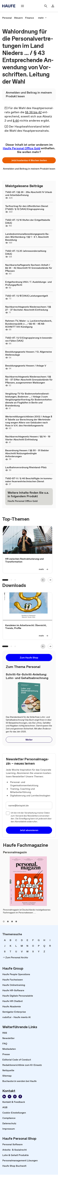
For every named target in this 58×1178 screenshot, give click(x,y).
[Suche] (46, 6)
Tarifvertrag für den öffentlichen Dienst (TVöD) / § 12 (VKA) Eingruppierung (26, 207)
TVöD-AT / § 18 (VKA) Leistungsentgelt (26, 295)
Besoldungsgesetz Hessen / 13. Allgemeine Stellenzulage (28, 353)
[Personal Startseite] (9, 6)
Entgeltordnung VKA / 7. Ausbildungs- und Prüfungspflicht (28, 283)
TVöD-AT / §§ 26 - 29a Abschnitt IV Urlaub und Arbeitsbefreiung (28, 193)
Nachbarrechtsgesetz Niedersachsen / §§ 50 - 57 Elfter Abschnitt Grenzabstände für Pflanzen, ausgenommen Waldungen (28, 379)
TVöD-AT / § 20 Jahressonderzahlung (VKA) (25, 252)
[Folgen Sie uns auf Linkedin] (4, 1096)
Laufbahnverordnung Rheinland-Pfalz (26, 467)
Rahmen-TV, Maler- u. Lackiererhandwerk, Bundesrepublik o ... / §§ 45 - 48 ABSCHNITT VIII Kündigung (28, 323)
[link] (7, 17)
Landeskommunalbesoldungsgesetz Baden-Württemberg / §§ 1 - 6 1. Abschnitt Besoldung (27, 236)
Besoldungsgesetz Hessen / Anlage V (25, 365)
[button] (29, 160)
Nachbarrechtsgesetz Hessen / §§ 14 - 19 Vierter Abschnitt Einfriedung (27, 438)
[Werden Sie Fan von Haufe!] (20, 1096)
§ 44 (16, 120)
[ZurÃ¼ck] (43, 580)
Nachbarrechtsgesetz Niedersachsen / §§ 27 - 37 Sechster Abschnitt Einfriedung (28, 308)
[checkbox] (8, 813)
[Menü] (22, 6)
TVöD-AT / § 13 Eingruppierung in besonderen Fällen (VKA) (29, 339)
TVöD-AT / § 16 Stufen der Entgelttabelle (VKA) (27, 221)
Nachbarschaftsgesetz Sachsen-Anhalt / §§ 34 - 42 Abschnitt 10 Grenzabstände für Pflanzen (28, 267)
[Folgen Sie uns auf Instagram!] (15, 1096)
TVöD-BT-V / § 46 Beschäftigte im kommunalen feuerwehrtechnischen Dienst (29, 480)
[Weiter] (50, 579)
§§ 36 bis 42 (33, 112)
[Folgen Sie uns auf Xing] (9, 1096)
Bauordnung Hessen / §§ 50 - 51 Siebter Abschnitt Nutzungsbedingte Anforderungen (27, 453)
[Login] (53, 6)
